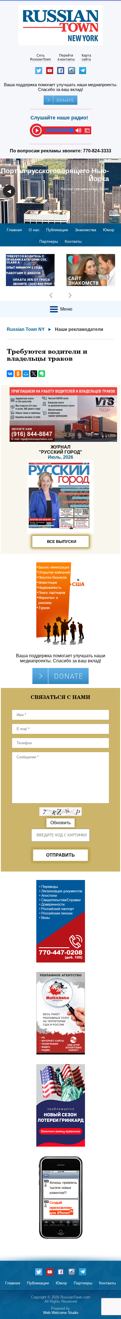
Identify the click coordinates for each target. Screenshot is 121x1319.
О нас (34, 230)
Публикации (57, 230)
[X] (33, 373)
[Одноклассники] (18, 373)
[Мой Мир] (26, 373)
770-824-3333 (97, 150)
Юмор (108, 230)
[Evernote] (41, 373)
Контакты (73, 241)
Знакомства (85, 230)
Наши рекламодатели (79, 329)
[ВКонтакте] (10, 373)
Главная (14, 230)
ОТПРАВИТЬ (60, 855)
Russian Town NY (26, 329)
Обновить (60, 822)
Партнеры (48, 241)
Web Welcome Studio (60, 1313)
